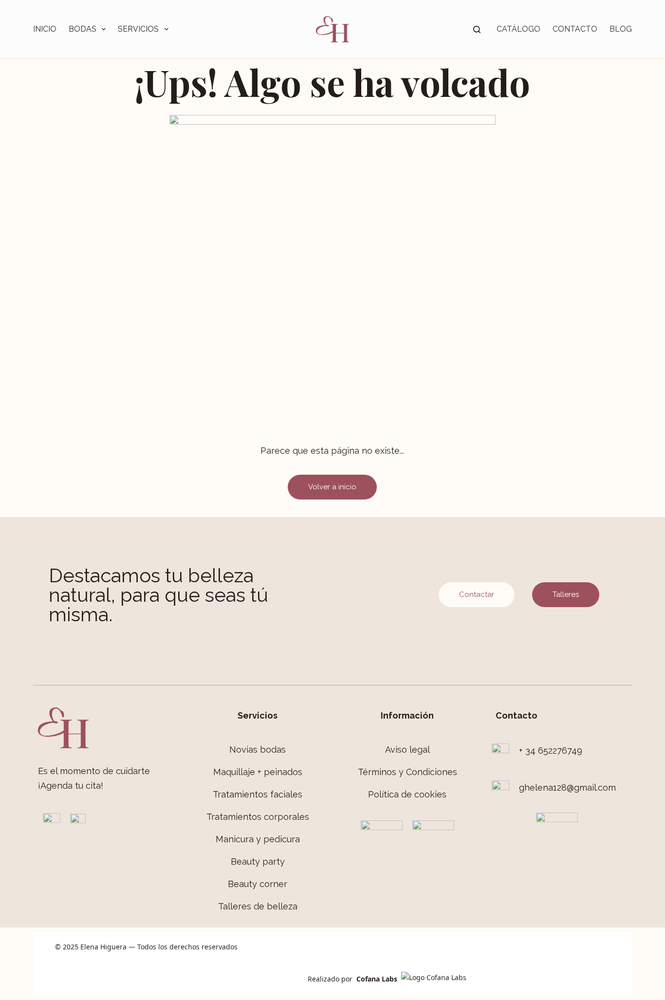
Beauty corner (257, 884)
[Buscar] (476, 29)
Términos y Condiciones (407, 772)
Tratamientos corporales (257, 817)
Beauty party (258, 861)
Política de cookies (407, 794)
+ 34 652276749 (550, 750)
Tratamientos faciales (257, 794)
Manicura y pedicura (258, 839)
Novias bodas (257, 749)
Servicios (138, 29)
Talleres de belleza (257, 906)
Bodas (82, 29)
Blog (621, 29)
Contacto (575, 29)
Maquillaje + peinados (257, 772)
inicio (44, 29)
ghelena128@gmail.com (567, 787)
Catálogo (518, 29)
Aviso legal (407, 749)
